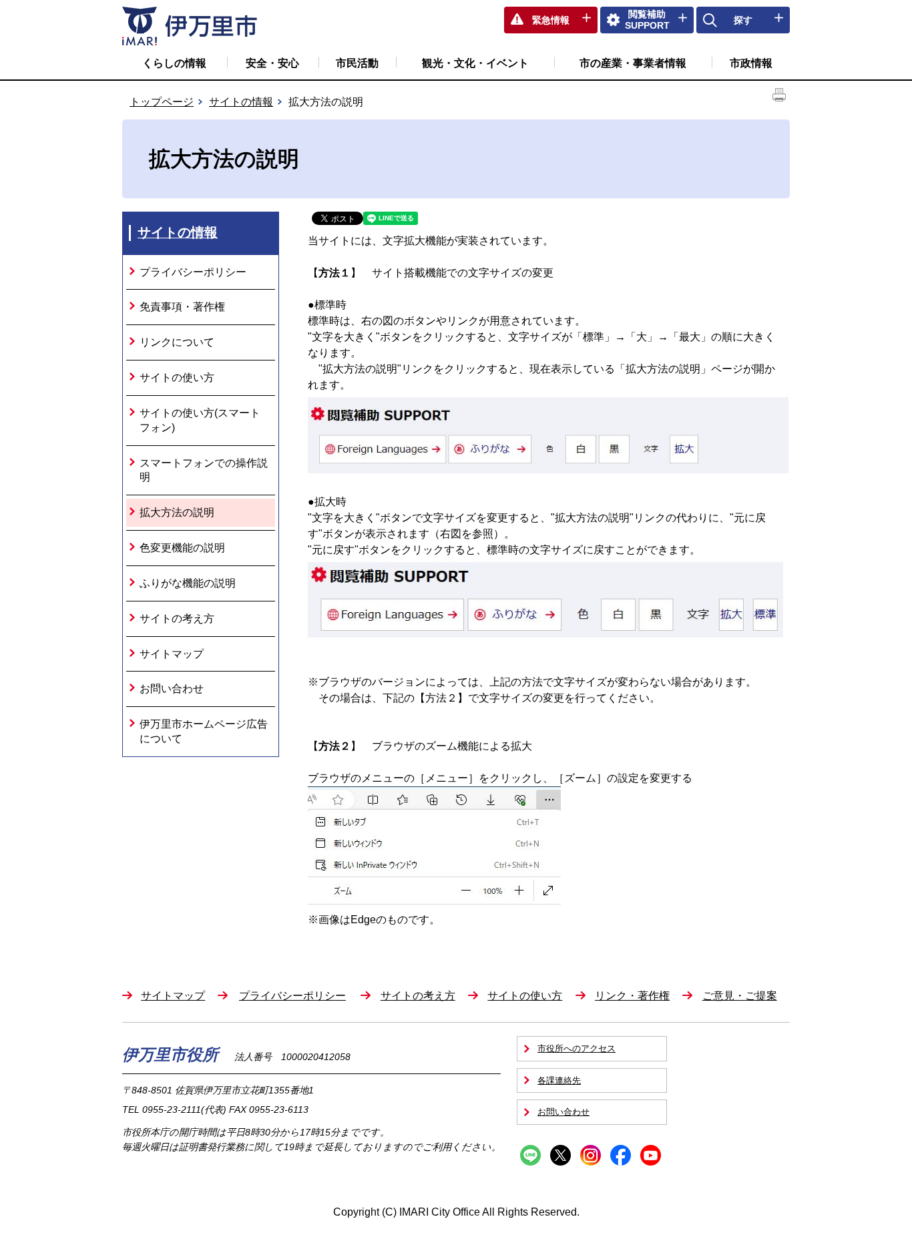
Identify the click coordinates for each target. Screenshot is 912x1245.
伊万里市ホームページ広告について (204, 731)
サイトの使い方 (177, 377)
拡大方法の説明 (177, 512)
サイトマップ (172, 654)
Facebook (620, 1155)
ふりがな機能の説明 (188, 583)
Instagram (590, 1155)
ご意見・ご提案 (739, 995)
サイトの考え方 (177, 618)
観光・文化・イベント (475, 63)
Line (530, 1155)
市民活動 (357, 63)
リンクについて (177, 342)
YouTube (650, 1155)
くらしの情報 (174, 63)
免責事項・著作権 (182, 306)
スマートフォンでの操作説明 (204, 470)
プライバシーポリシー (193, 272)
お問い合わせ (172, 688)
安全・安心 (272, 63)
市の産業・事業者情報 (633, 63)
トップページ (162, 101)
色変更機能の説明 (182, 547)
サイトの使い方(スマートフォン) (200, 420)
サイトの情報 (241, 101)
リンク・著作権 (632, 995)
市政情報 (751, 63)
